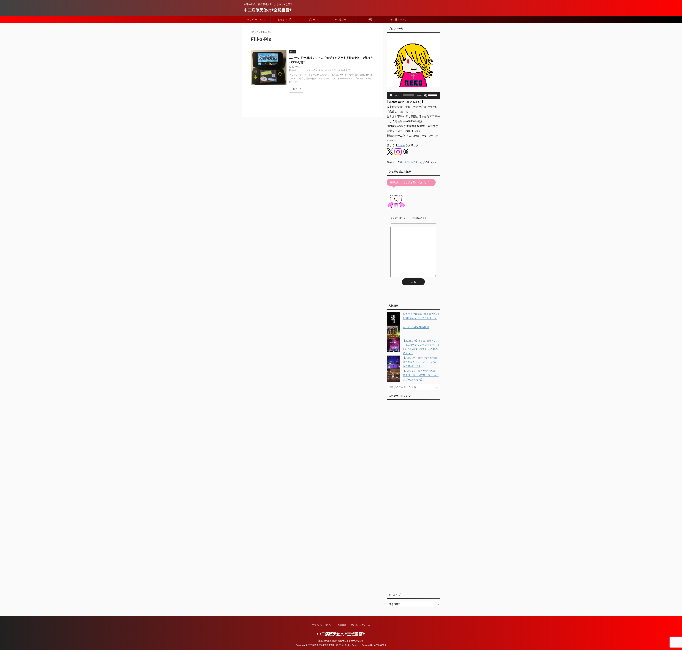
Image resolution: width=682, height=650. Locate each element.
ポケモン (313, 19)
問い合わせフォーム (360, 625)
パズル (321, 70)
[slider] (433, 95)
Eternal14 (411, 162)
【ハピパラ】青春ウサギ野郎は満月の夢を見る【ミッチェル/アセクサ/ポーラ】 (421, 362)
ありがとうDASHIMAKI (416, 327)
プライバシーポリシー (322, 625)
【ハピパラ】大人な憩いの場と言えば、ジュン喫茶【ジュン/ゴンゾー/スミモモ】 (421, 375)
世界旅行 (345, 70)
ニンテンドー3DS (308, 70)
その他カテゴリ (398, 19)
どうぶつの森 (285, 19)
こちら (401, 145)
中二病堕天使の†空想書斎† (268, 10)
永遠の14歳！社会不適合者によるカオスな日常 (341, 640)
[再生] (391, 95)
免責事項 (342, 625)
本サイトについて (256, 19)
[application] (413, 95)
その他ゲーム (341, 19)
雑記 (370, 19)
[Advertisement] (413, 495)
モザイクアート (332, 70)
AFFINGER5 (380, 645)
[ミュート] (425, 95)
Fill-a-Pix (293, 70)
